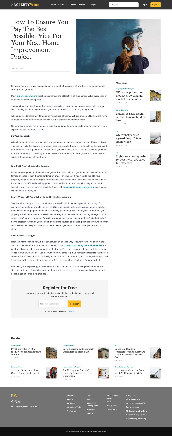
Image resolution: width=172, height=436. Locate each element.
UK (117, 131)
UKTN (109, 402)
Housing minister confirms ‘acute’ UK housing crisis (129, 372)
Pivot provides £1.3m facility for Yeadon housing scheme (26, 352)
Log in (144, 5)
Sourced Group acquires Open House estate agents (25, 372)
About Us (70, 395)
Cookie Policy (112, 410)
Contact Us (71, 411)
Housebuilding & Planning (72, 367)
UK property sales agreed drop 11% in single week (128, 138)
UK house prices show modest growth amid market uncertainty (130, 96)
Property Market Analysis (125, 89)
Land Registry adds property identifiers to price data (79, 350)
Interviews (91, 410)
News (53, 5)
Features (90, 413)
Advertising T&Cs (74, 407)
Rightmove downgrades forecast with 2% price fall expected (131, 160)
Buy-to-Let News (122, 110)
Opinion (82, 5)
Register (155, 5)
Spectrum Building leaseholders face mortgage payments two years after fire (130, 353)
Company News (68, 345)
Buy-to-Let (62, 5)
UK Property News (133, 399)
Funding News (16, 345)
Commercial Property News (136, 415)
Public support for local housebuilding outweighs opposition (77, 373)
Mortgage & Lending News (136, 411)
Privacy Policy (112, 406)
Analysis (93, 5)
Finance (73, 5)
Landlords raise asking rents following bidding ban (131, 117)
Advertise (71, 403)
